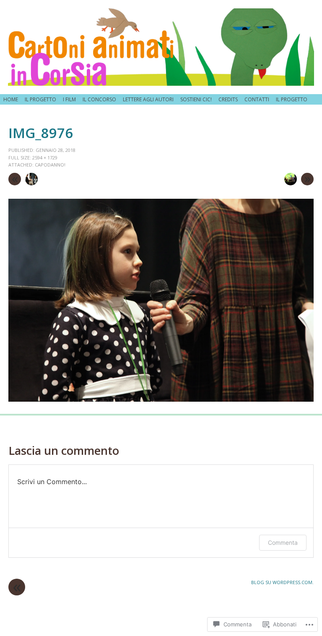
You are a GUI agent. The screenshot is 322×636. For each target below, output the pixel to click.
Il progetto (40, 99)
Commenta (283, 542)
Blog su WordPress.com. (282, 582)
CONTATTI (256, 99)
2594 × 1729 (44, 157)
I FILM (69, 99)
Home (10, 99)
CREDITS (228, 99)
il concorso (99, 99)
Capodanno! (50, 165)
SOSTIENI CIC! (196, 99)
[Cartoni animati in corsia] (161, 47)
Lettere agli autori (148, 99)
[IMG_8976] (161, 399)
